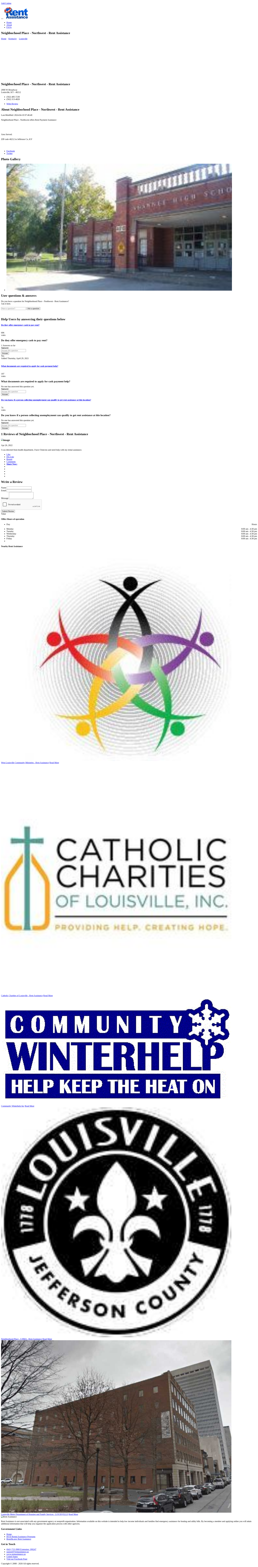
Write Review (12, 104)
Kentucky (12, 39)
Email (3, 490)
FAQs (9, 27)
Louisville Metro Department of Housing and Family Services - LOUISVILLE (34, 1514)
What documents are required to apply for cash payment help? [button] (29, 366)
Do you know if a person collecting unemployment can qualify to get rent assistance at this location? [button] (46, 400)
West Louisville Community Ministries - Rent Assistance (25, 762)
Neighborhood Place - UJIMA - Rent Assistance (21, 1339)
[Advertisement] (129, 61)
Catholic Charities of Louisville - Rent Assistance (22, 995)
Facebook (10, 151)
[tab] (129, 325)
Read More (54, 762)
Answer (5, 353)
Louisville (23, 39)
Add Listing (6, 3)
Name (3, 488)
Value (3, 514)
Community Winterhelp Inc (12, 1106)
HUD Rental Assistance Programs (20, 1536)
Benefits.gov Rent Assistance (18, 1539)
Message (4, 498)
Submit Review (8, 511)
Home (9, 22)
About (9, 25)
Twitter (9, 153)
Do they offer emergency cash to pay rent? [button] (20, 325)
